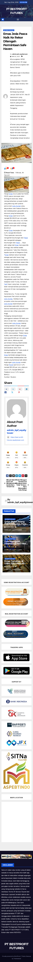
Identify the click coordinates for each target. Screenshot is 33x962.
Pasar (26, 238)
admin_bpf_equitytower (20, 54)
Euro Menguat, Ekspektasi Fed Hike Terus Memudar (15, 543)
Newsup (28, 956)
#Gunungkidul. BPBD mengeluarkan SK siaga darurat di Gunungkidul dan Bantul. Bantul (19, 63)
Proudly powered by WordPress (11, 956)
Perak (11, 365)
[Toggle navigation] (18, 19)
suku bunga (16, 206)
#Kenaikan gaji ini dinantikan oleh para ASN (19, 74)
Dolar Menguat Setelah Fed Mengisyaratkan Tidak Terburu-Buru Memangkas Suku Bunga (21, 485)
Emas (11, 194)
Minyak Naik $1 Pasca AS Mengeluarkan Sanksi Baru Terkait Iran (11, 483)
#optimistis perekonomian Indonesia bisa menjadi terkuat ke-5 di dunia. (19, 116)
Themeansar (17, 958)
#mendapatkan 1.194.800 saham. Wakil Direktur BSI (19, 82)
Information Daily (9, 30)
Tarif (5, 284)
